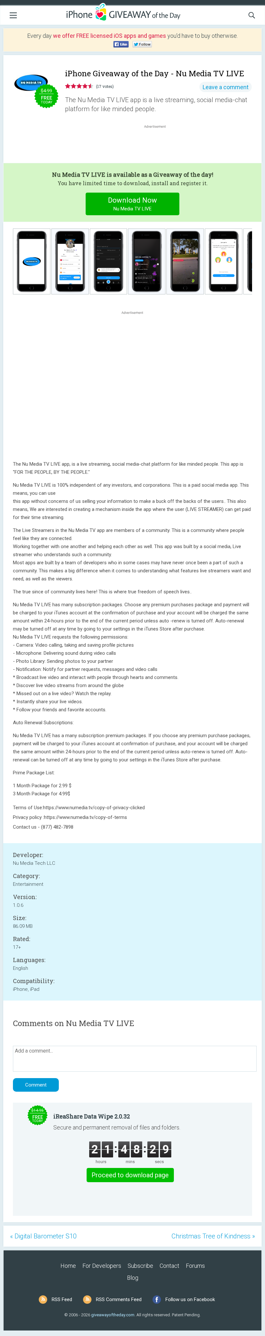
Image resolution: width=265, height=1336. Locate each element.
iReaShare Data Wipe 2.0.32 (91, 1116)
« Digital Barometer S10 (43, 1236)
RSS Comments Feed (119, 1299)
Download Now (132, 204)
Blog (132, 1277)
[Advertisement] (158, 145)
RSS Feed (62, 1299)
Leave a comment (226, 87)
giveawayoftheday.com (112, 1314)
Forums (195, 1265)
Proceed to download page (130, 1175)
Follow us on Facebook (190, 1299)
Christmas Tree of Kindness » (213, 1236)
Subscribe (140, 1265)
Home (68, 1265)
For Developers (101, 1265)
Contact (169, 1265)
